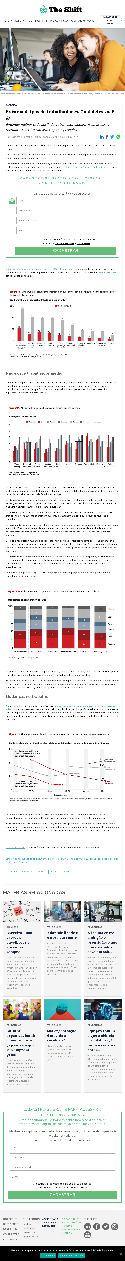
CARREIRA (11, 105)
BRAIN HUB (67, 21)
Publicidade (29, 1228)
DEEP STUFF (20, 21)
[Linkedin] (102, 137)
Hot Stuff (10, 1219)
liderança (26, 872)
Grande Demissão (107, 272)
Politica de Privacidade (71, 1255)
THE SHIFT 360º (33, 21)
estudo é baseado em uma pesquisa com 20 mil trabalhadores (41, 269)
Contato (27, 1224)
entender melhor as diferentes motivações (82, 167)
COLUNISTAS (80, 21)
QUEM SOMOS (31, 1219)
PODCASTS (91, 21)
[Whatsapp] (118, 137)
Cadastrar (66, 250)
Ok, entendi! (48, 1255)
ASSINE (110, 20)
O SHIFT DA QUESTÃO (52, 21)
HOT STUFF (8, 21)
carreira (12, 872)
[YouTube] (87, 1237)
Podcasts (10, 1239)
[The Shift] (60, 8)
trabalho (41, 872)
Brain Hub (10, 1229)
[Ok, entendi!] (121, 1253)
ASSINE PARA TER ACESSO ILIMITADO (50, 1223)
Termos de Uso (64, 243)
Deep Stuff (10, 1224)
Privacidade (83, 243)
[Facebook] (107, 137)
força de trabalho (61, 872)
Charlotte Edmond (15, 847)
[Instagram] (114, 1229)
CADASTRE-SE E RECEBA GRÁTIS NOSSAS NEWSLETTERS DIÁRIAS (71, 1226)
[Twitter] (112, 137)
